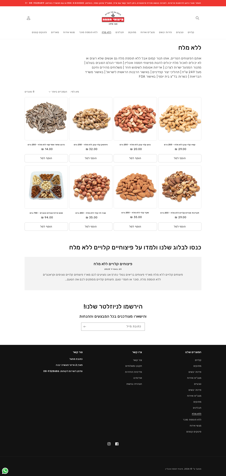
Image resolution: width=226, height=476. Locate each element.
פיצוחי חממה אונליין (174, 469)
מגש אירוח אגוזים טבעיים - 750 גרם (46, 213)
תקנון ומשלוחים (133, 365)
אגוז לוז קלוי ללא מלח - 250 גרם (90, 213)
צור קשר (137, 360)
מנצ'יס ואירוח (194, 377)
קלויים (198, 360)
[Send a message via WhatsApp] (5, 470)
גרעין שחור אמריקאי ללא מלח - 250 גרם (46, 144)
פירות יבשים (194, 371)
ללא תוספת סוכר (192, 419)
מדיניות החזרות (133, 371)
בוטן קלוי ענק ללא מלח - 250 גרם (135, 144)
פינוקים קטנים (193, 431)
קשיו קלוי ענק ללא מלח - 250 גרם (179, 144)
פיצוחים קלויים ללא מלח (113, 264)
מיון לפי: (75, 91)
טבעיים (197, 383)
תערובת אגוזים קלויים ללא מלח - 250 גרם (179, 213)
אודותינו (137, 377)
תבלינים (197, 407)
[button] (197, 18)
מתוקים (197, 365)
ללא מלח (196, 413)
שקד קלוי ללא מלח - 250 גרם (135, 212)
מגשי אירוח (195, 425)
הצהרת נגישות (134, 383)
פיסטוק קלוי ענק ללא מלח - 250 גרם (91, 144)
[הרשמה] (85, 327)
